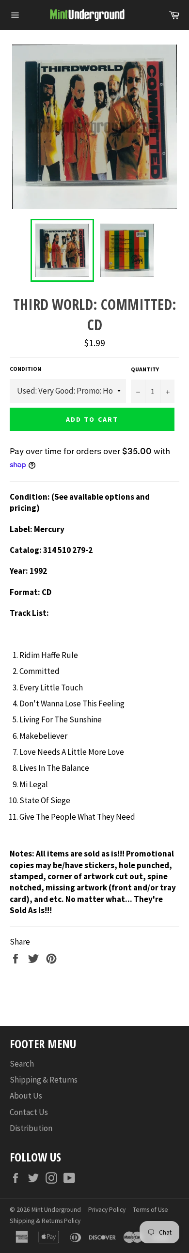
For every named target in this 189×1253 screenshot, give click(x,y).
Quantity (145, 369)
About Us (26, 1095)
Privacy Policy (107, 1210)
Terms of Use (150, 1210)
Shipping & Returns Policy (45, 1221)
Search (22, 1063)
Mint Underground (56, 1210)
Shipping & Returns (44, 1079)
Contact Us (29, 1112)
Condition (25, 368)
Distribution (31, 1128)
